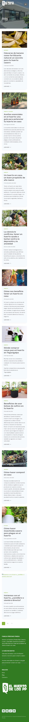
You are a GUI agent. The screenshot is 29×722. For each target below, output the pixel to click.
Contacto (4, 677)
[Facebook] (3, 710)
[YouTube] (14, 710)
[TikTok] (10, 710)
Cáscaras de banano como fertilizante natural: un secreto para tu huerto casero (14, 58)
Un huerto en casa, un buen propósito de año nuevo (14, 177)
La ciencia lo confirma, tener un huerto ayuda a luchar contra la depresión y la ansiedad (13, 238)
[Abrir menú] (25, 4)
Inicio (3, 672)
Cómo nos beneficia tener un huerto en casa (13, 293)
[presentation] (14, 39)
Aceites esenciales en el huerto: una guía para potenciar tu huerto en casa (13, 118)
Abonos (6, 50)
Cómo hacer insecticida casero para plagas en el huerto (13, 532)
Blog (3, 675)
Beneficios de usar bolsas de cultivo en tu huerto (14, 405)
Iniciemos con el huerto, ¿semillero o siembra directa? (14, 597)
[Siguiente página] (12, 623)
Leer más (7, 86)
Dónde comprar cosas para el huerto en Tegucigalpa (14, 350)
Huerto (6, 111)
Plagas (11, 111)
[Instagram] (7, 710)
